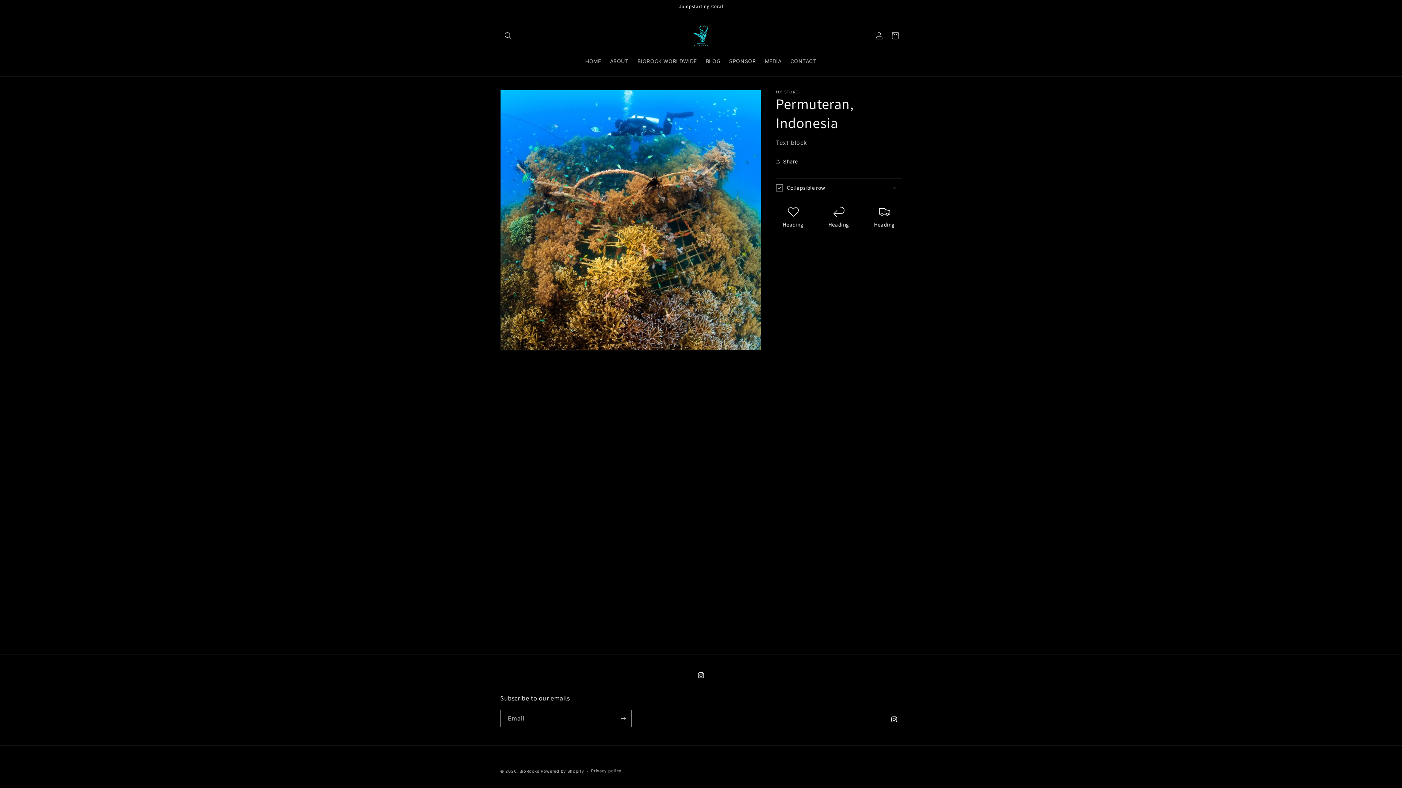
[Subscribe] (623, 718)
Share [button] (790, 161)
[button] (508, 36)
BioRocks (530, 771)
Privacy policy (606, 770)
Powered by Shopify (562, 771)
